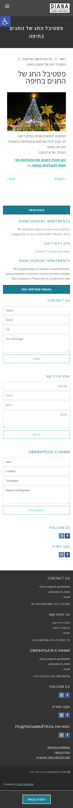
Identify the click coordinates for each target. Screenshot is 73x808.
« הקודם (60, 178)
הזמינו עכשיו (36, 799)
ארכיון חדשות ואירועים (37, 59)
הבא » (11, 178)
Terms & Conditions (58, 747)
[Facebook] (67, 536)
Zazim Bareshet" (18, 784)
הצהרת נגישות (62, 752)
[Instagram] (61, 536)
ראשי (62, 59)
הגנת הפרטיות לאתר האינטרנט (53, 757)
